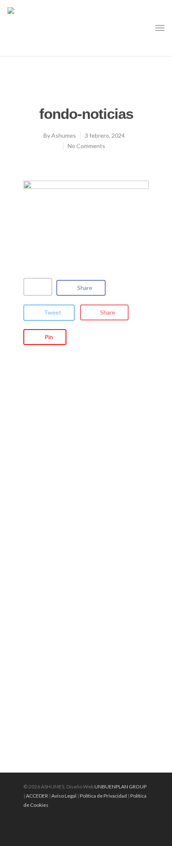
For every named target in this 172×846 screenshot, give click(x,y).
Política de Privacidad (103, 796)
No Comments (86, 145)
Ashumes (63, 135)
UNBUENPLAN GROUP (120, 786)
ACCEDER (37, 796)
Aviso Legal (63, 796)
